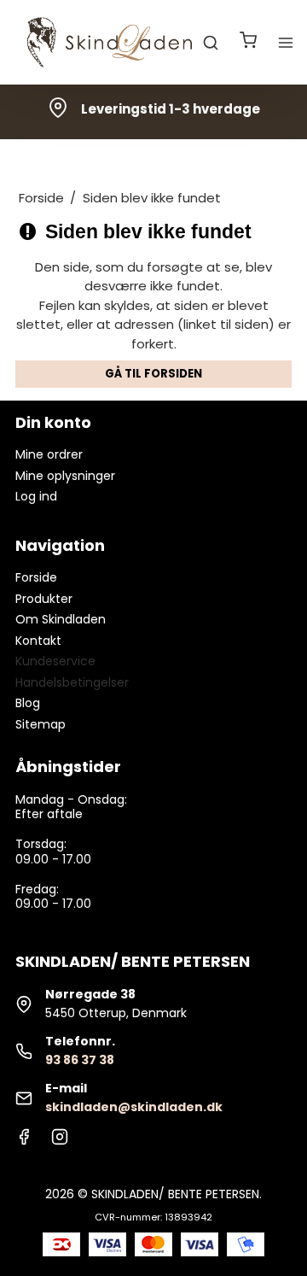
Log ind (36, 496)
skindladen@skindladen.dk (134, 1106)
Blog (27, 702)
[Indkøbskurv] (248, 42)
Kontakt (38, 640)
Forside (36, 577)
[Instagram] (59, 1141)
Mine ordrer (49, 454)
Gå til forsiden (153, 374)
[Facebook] (23, 1141)
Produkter (43, 598)
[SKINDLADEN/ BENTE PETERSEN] (112, 42)
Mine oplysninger (65, 475)
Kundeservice (55, 661)
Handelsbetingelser (72, 682)
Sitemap (40, 724)
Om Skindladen (60, 619)
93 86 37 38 (79, 1059)
